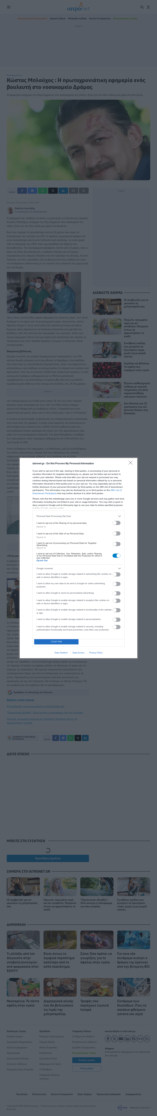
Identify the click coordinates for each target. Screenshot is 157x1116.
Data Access (78, 652)
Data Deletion (61, 652)
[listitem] (78, 516)
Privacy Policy (96, 652)
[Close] (131, 464)
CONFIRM (56, 642)
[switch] (117, 523)
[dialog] (78, 558)
